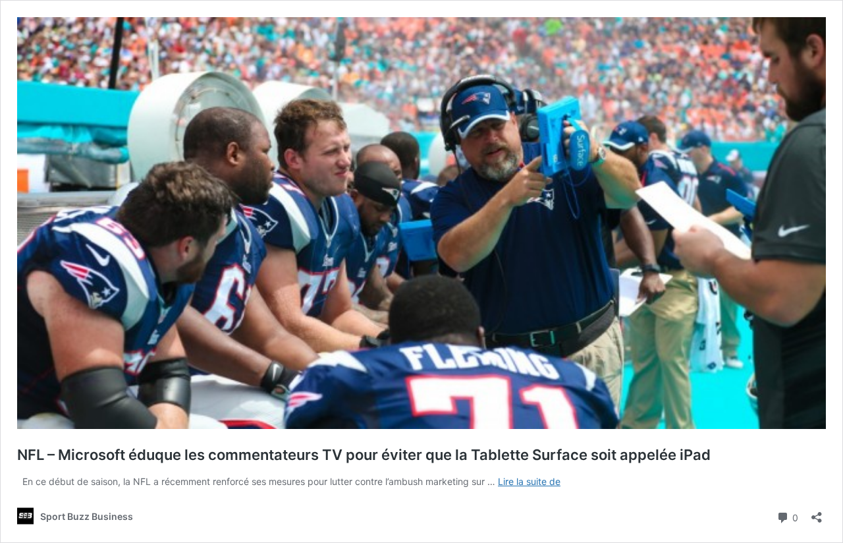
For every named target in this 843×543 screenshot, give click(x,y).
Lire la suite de (529, 481)
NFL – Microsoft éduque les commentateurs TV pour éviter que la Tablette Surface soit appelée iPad (364, 454)
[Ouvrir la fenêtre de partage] (816, 513)
